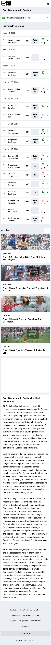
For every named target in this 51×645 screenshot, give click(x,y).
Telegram (13, 621)
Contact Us (25, 626)
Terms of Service (35, 621)
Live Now (37, 610)
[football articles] (47, 230)
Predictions (14, 610)
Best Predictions (26, 610)
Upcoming (16, 615)
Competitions (26, 615)
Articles (36, 615)
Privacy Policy (23, 621)
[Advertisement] (25, 375)
